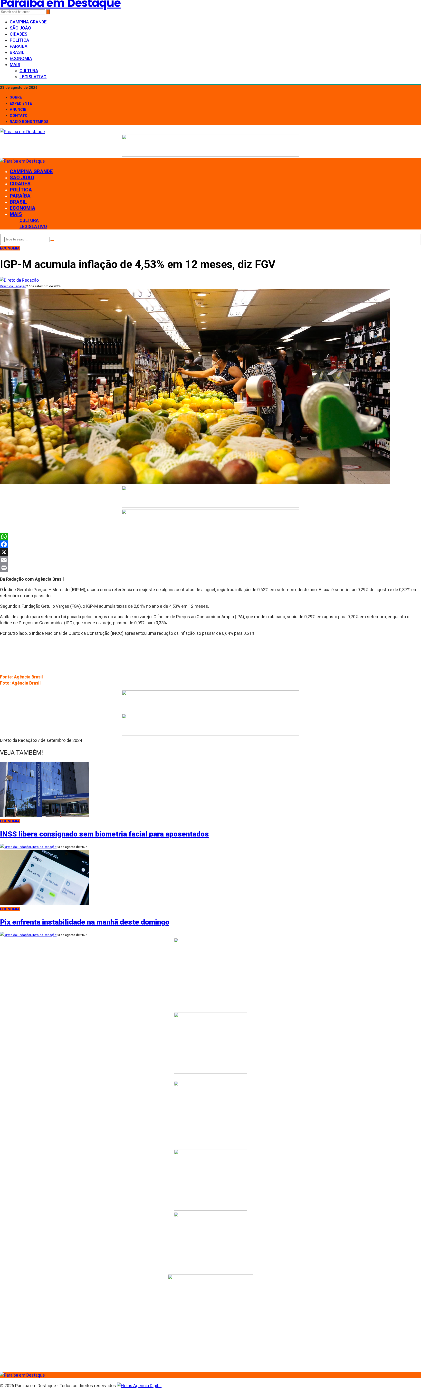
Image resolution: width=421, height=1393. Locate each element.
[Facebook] (210, 544)
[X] (210, 552)
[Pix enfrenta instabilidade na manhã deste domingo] (44, 903)
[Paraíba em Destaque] (22, 131)
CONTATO (19, 115)
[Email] (210, 560)
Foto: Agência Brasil (20, 683)
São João (20, 27)
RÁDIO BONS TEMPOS (29, 121)
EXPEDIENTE (21, 103)
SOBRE (16, 97)
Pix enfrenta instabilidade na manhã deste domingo (84, 922)
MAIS (15, 64)
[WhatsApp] (210, 536)
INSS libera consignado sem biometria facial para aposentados (104, 834)
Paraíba (19, 46)
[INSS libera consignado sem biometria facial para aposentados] (44, 815)
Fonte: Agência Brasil (21, 676)
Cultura (28, 70)
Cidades (18, 34)
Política (19, 40)
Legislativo (33, 76)
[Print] (210, 568)
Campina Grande (28, 21)
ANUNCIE (18, 109)
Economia (21, 58)
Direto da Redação (13, 286)
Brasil (17, 52)
